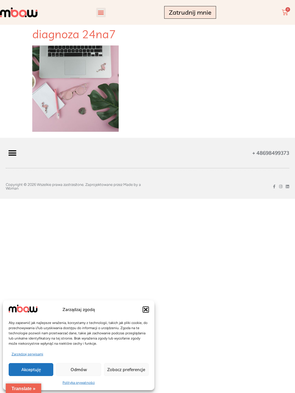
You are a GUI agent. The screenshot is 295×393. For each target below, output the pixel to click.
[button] (146, 309)
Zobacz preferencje (126, 369)
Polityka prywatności (79, 383)
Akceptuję (31, 369)
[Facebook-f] (274, 186)
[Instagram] (281, 186)
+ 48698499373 (270, 153)
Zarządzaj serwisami (27, 354)
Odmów (79, 369)
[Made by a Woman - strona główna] (18, 12)
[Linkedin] (287, 186)
